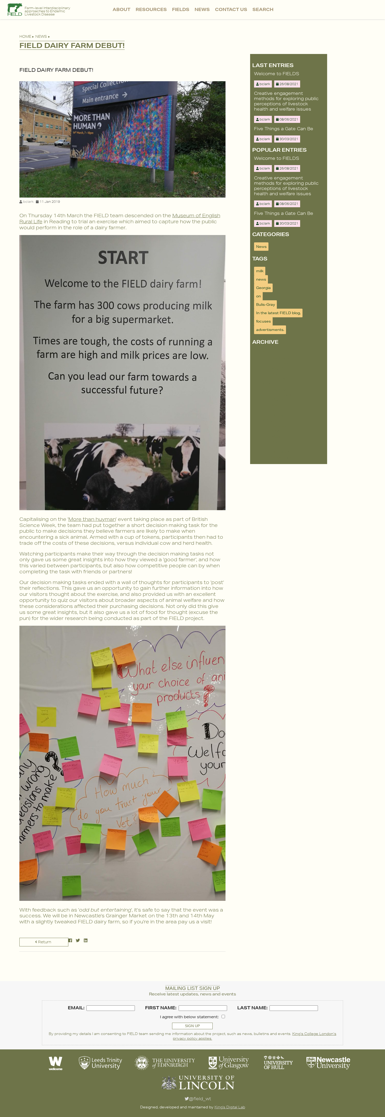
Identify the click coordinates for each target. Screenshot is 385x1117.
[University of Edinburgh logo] (165, 1070)
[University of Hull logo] (278, 1070)
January (280, 357)
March (278, 368)
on (258, 296)
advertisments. (270, 329)
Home (25, 36)
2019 (266, 420)
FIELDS (180, 9)
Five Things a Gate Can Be (283, 128)
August (279, 378)
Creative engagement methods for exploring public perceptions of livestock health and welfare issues (286, 101)
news (261, 279)
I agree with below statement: (189, 1017)
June (277, 373)
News (202, 9)
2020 (266, 383)
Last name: (252, 1007)
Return (44, 942)
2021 (266, 352)
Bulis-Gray (265, 304)
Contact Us (231, 9)
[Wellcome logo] (56, 1070)
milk (259, 271)
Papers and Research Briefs (151, 21)
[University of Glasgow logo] (229, 1070)
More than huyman (92, 519)
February (281, 363)
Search (262, 9)
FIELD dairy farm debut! (56, 70)
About (121, 9)
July (275, 410)
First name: (161, 1007)
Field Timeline (151, 33)
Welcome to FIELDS (276, 73)
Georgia (263, 287)
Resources (151, 9)
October (280, 415)
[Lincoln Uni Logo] (197, 1090)
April (276, 431)
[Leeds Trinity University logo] (100, 1070)
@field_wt (200, 1098)
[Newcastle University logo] (328, 1070)
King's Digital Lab (229, 1107)
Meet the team (121, 21)
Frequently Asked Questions (121, 38)
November (283, 457)
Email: (76, 1007)
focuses (263, 321)
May (275, 404)
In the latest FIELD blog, (278, 312)
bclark (28, 201)
